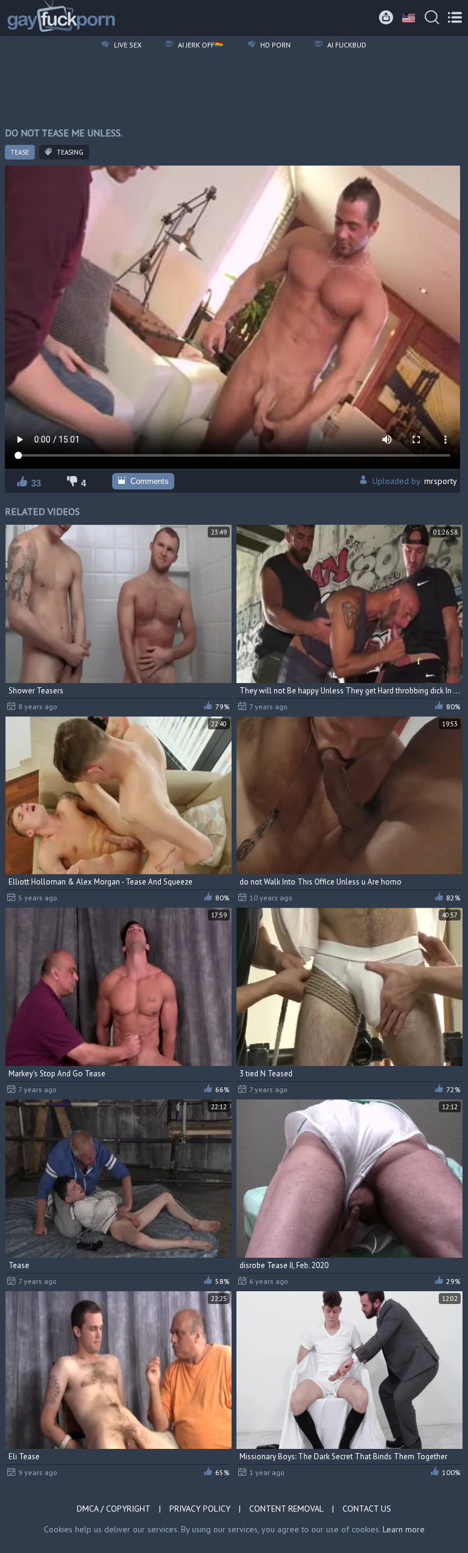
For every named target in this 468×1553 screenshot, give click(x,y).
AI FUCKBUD (345, 44)
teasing (69, 152)
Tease (19, 152)
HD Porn (274, 44)
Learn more (404, 1529)
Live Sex (126, 44)
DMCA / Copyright (114, 1508)
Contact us (366, 1508)
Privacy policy (199, 1508)
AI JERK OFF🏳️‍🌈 (200, 44)
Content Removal (286, 1508)
